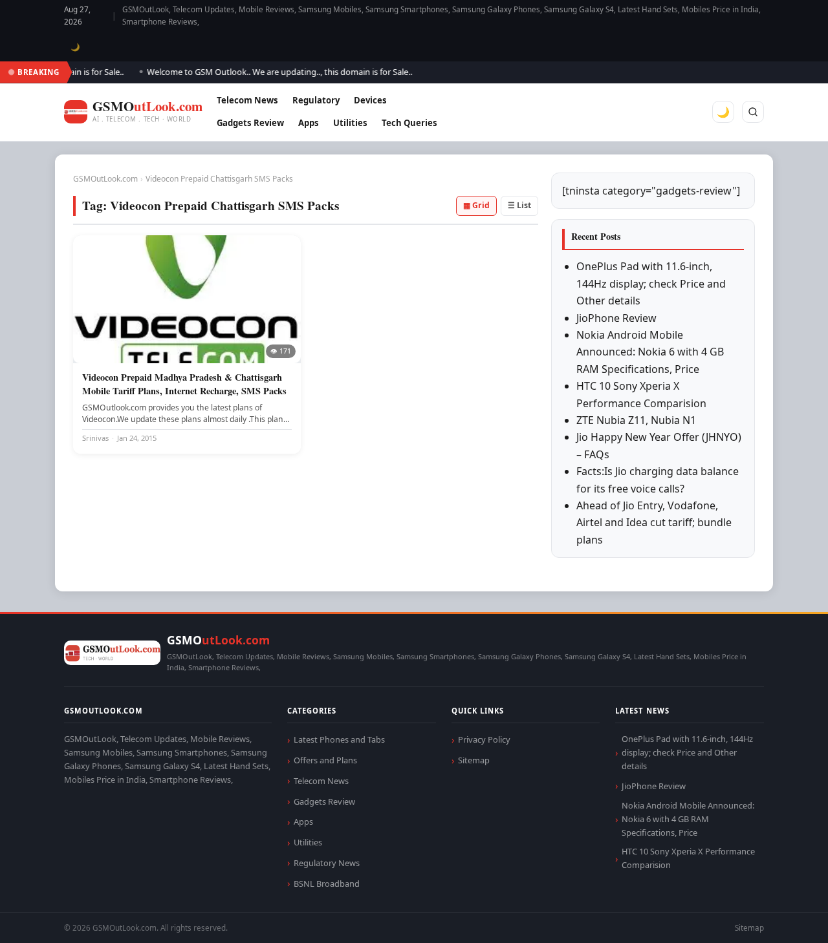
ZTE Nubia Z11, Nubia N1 (636, 420)
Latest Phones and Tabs (339, 739)
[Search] (753, 112)
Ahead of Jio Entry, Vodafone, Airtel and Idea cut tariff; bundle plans (654, 522)
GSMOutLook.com (105, 178)
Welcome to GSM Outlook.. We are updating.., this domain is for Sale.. (270, 72)
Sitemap (474, 760)
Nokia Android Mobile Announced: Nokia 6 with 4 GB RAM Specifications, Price (650, 352)
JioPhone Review (616, 318)
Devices (370, 100)
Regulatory (316, 100)
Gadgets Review (250, 123)
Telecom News (247, 100)
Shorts (784, 917)
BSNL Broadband (327, 883)
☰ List (519, 205)
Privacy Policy (484, 739)
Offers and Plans (325, 760)
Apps (308, 123)
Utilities (350, 123)
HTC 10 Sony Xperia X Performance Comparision (688, 858)
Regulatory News (327, 863)
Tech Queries (409, 123)
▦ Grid (476, 205)
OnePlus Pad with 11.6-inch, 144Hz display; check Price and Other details (651, 283)
